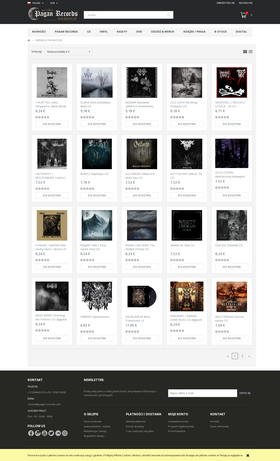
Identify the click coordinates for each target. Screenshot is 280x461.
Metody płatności (136, 421)
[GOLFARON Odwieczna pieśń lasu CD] (141, 154)
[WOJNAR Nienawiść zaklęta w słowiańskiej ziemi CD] (141, 82)
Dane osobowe (93, 421)
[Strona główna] (56, 15)
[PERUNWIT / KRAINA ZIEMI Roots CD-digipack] (186, 296)
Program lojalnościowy (181, 426)
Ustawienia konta (178, 421)
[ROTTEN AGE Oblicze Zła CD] (186, 154)
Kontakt (214, 421)
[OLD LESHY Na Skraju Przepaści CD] (186, 82)
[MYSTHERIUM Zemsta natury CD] (231, 297)
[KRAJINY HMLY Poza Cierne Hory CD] (97, 225)
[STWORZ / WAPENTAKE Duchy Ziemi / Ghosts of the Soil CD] (52, 225)
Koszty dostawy (135, 426)
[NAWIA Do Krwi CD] (186, 225)
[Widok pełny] (250, 52)
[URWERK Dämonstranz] (97, 297)
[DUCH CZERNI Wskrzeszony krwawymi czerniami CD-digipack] (231, 153)
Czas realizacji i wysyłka (140, 431)
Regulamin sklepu (94, 436)
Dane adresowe (219, 426)
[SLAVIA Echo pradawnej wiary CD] (97, 82)
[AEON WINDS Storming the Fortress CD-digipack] (52, 296)
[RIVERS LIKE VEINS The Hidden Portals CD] (141, 225)
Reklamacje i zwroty (95, 431)
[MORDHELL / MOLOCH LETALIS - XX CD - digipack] (231, 82)
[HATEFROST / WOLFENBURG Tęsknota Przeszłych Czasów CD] (52, 154)
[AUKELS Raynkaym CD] (97, 154)
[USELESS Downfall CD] (231, 225)
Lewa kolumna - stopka (97, 426)
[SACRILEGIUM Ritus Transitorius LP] (141, 297)
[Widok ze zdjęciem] (245, 52)
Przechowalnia (176, 431)
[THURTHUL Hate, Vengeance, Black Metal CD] (52, 82)
